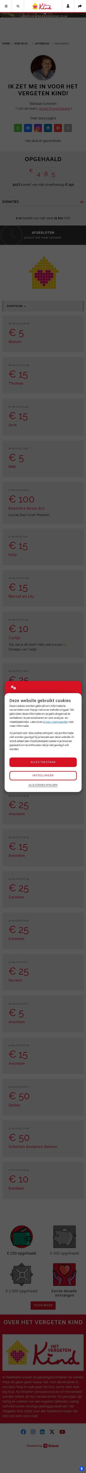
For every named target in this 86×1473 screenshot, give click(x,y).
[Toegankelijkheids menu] (81, 1468)
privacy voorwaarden (55, 721)
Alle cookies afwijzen (43, 785)
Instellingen (43, 775)
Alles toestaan (43, 762)
